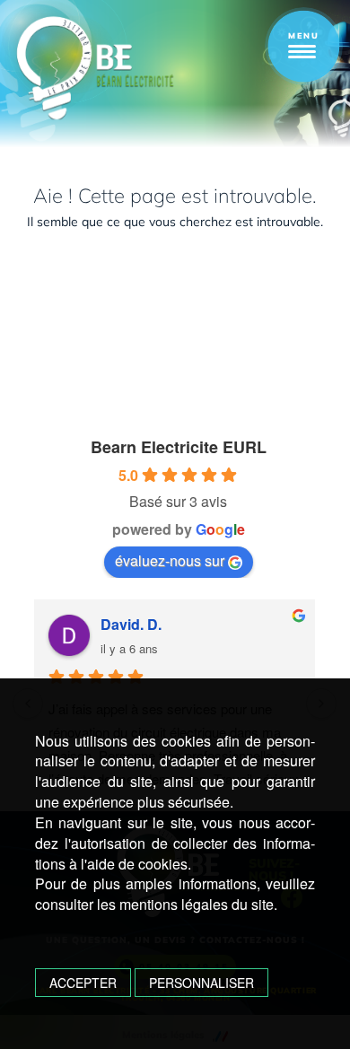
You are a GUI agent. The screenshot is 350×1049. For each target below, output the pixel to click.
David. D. (131, 624)
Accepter (83, 983)
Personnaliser (201, 983)
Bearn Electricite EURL (179, 447)
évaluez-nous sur (169, 560)
